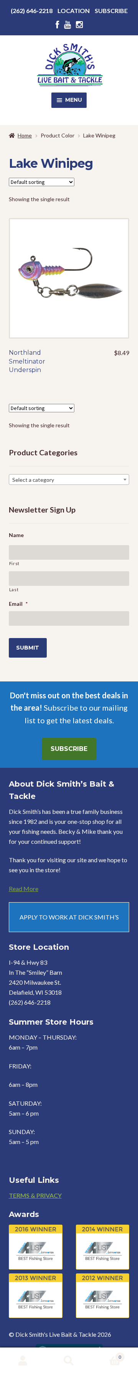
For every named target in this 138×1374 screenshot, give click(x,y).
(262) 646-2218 (32, 10)
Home (25, 135)
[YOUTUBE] (67, 24)
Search (69, 1361)
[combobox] (69, 479)
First (14, 563)
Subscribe (111, 10)
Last (14, 589)
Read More (23, 888)
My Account (23, 1361)
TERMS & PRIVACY (35, 1195)
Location (74, 10)
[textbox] (69, 480)
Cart (106, 1354)
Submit (27, 647)
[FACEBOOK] (57, 24)
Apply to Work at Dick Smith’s (69, 917)
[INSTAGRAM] (79, 24)
